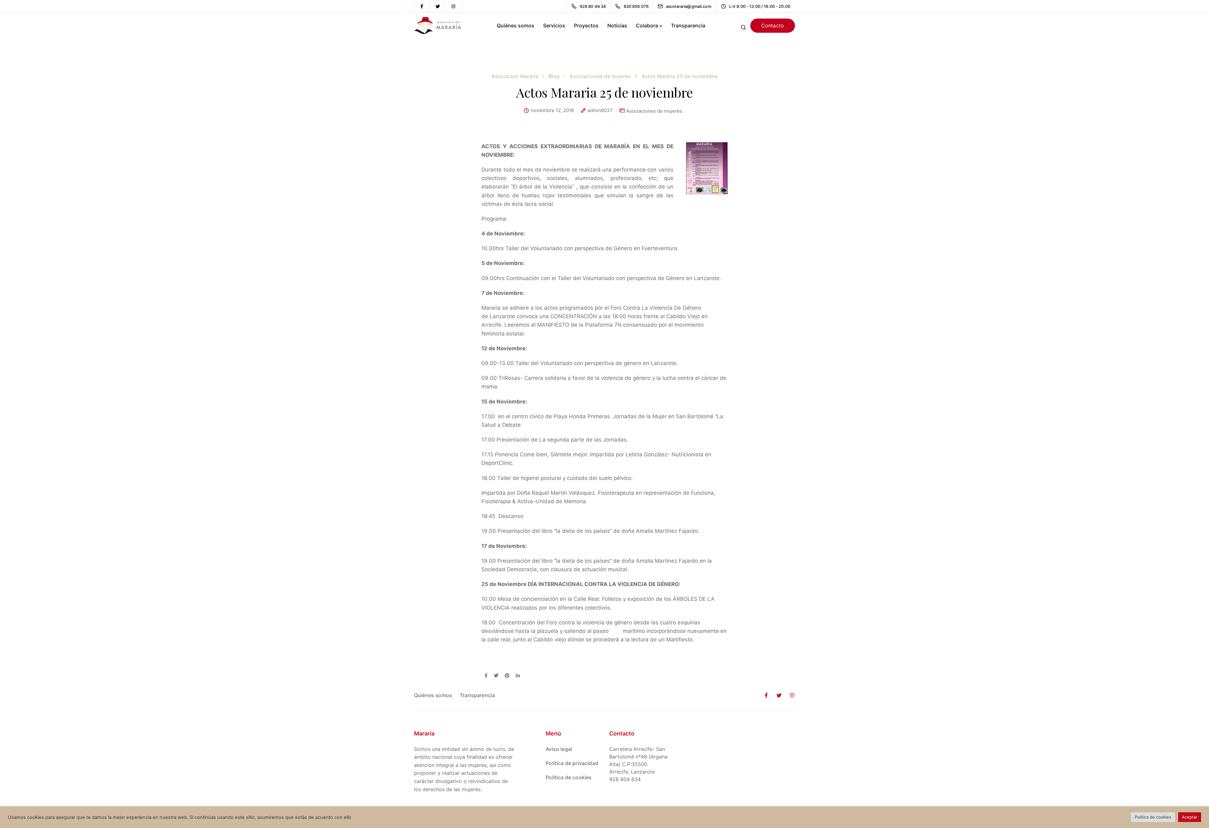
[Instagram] (453, 6)
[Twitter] (437, 6)
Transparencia (688, 25)
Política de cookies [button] (1153, 817)
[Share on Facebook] (486, 676)
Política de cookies (569, 777)
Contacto (772, 25)
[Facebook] (421, 6)
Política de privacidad (572, 763)
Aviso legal (559, 749)
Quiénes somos (515, 25)
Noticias (617, 25)
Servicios (554, 25)
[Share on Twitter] (496, 676)
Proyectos (586, 25)
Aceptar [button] (1189, 817)
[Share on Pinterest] (507, 676)
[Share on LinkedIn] (518, 676)
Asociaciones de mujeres (654, 111)
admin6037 (600, 110)
